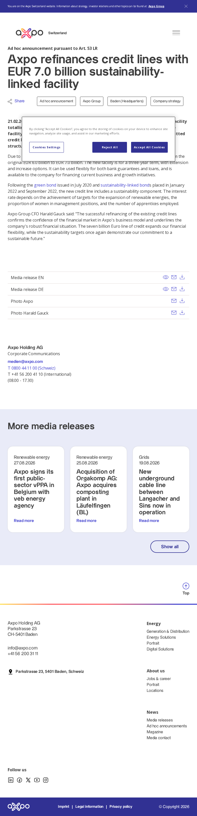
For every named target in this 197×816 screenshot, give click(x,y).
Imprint (63, 807)
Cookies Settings (47, 147)
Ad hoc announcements (167, 726)
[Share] (10, 101)
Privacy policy (121, 807)
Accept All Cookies (149, 147)
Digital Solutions (160, 649)
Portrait (153, 643)
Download (182, 277)
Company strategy (167, 101)
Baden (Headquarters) (127, 101)
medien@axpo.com (25, 362)
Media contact (159, 738)
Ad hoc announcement (56, 101)
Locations (155, 691)
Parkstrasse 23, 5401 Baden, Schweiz (50, 672)
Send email (174, 277)
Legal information (89, 807)
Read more (24, 521)
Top (186, 593)
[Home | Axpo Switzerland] (31, 33)
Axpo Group (156, 6)
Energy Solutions (161, 637)
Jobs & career (159, 679)
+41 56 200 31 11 (23, 654)
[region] (98, 139)
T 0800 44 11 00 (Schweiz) (32, 368)
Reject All (110, 147)
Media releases (160, 720)
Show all (170, 547)
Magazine (155, 732)
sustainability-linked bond (125, 185)
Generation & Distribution (168, 632)
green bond (45, 185)
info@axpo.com (22, 648)
